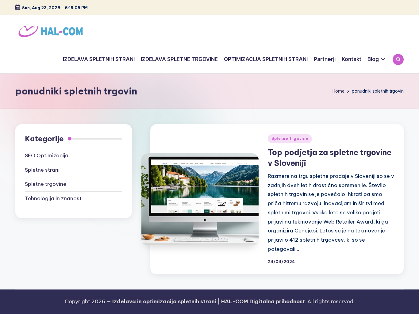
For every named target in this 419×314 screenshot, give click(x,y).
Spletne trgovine (290, 138)
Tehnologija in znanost (53, 198)
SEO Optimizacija (46, 155)
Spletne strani (42, 170)
